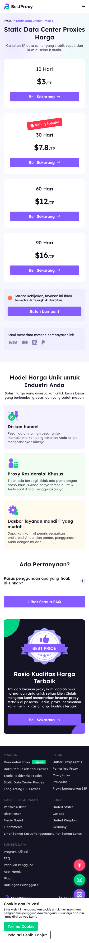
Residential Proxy (17, 762)
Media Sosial (13, 820)
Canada (58, 813)
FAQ (7, 858)
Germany (60, 827)
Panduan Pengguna (18, 865)
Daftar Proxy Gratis (67, 762)
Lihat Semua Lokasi (68, 833)
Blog (7, 878)
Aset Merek (12, 871)
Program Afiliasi (16, 851)
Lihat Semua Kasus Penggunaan (28, 833)
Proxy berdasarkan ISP (70, 788)
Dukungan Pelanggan (20, 885)
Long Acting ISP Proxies (22, 789)
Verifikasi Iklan (15, 807)
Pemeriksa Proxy (65, 768)
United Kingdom (65, 820)
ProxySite (60, 782)
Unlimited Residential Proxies (26, 769)
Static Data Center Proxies (24, 782)
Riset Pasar (12, 813)
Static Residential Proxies (23, 775)
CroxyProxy (61, 775)
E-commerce (13, 827)
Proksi (8, 21)
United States (63, 807)
